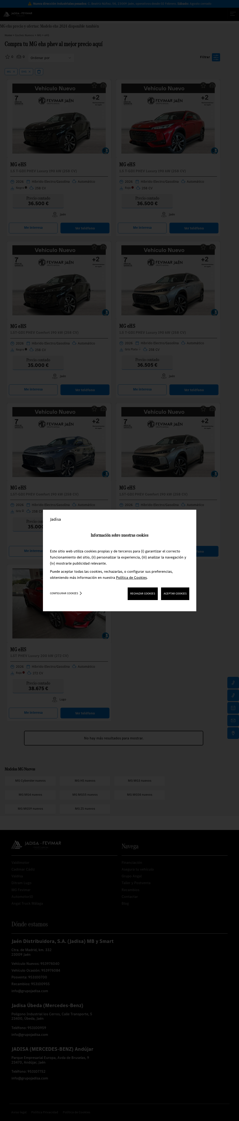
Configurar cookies (64, 593)
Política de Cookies (131, 577)
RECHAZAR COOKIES (142, 593)
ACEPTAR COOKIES (175, 593)
